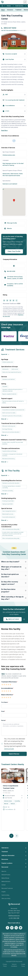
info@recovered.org (14, 915)
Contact (4, 884)
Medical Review (5, 878)
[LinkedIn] (20, 927)
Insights (4, 891)
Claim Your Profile (14, 251)
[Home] (2, 5)
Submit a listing (5, 895)
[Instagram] (12, 927)
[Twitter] (16, 927)
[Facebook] (7, 927)
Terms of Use (9, 749)
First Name (4, 702)
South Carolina (19, 5)
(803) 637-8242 (13, 619)
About (3, 10)
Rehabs (9, 5)
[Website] (14, 266)
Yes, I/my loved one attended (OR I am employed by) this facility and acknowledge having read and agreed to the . (15, 744)
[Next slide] (16, 836)
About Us (4, 871)
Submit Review (14, 754)
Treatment (18, 10)
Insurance (10, 10)
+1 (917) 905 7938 (14, 918)
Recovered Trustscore (7, 888)
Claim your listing (6, 898)
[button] (23, 30)
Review (3, 720)
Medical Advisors (6, 881)
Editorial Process (6, 874)
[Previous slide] (11, 836)
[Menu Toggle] (25, 2)
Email (2, 711)
